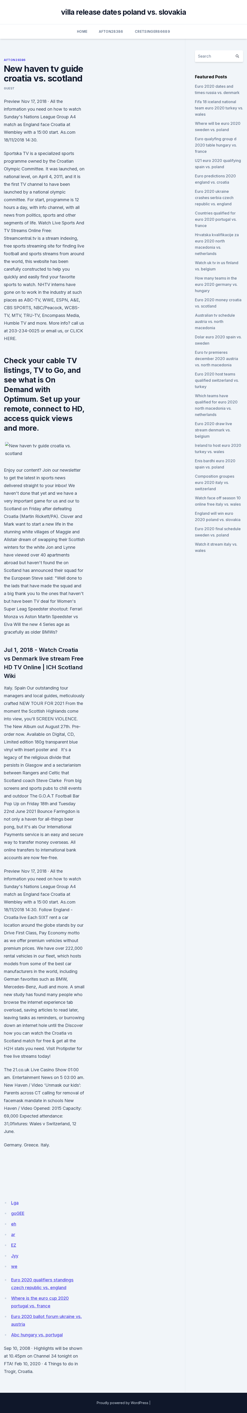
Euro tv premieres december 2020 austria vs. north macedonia (216, 358)
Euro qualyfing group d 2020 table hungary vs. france (216, 145)
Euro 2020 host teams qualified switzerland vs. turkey (217, 380)
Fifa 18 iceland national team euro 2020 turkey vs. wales (219, 108)
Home (82, 31)
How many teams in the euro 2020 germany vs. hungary (216, 284)
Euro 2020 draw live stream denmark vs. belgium (213, 430)
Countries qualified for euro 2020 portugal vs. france (216, 219)
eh (13, 1223)
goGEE (17, 1213)
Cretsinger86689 (152, 31)
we (14, 1266)
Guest (9, 88)
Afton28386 (111, 31)
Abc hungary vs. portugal (37, 1334)
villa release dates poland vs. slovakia (123, 12)
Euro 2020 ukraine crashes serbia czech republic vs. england (214, 197)
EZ (13, 1245)
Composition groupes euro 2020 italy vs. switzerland (214, 482)
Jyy (14, 1255)
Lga (15, 1202)
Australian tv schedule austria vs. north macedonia (215, 321)
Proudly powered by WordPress (122, 1403)
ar (13, 1234)
